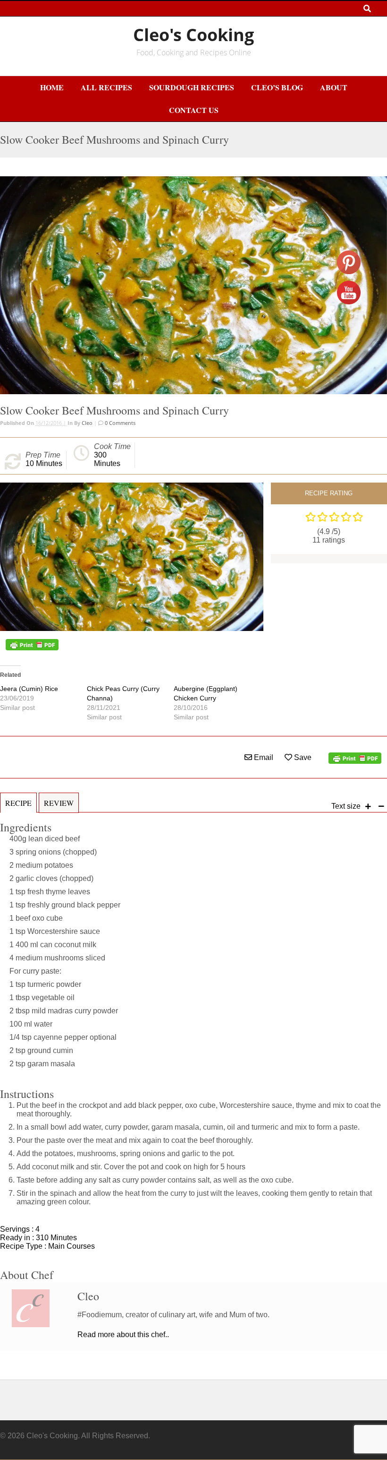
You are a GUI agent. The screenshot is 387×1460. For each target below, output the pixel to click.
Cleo (87, 422)
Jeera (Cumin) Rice (29, 688)
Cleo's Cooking (193, 34)
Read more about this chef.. (123, 1334)
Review (59, 803)
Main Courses (71, 1246)
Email (262, 757)
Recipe (18, 803)
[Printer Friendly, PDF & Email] (32, 644)
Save (301, 757)
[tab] (18, 807)
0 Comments (119, 422)
